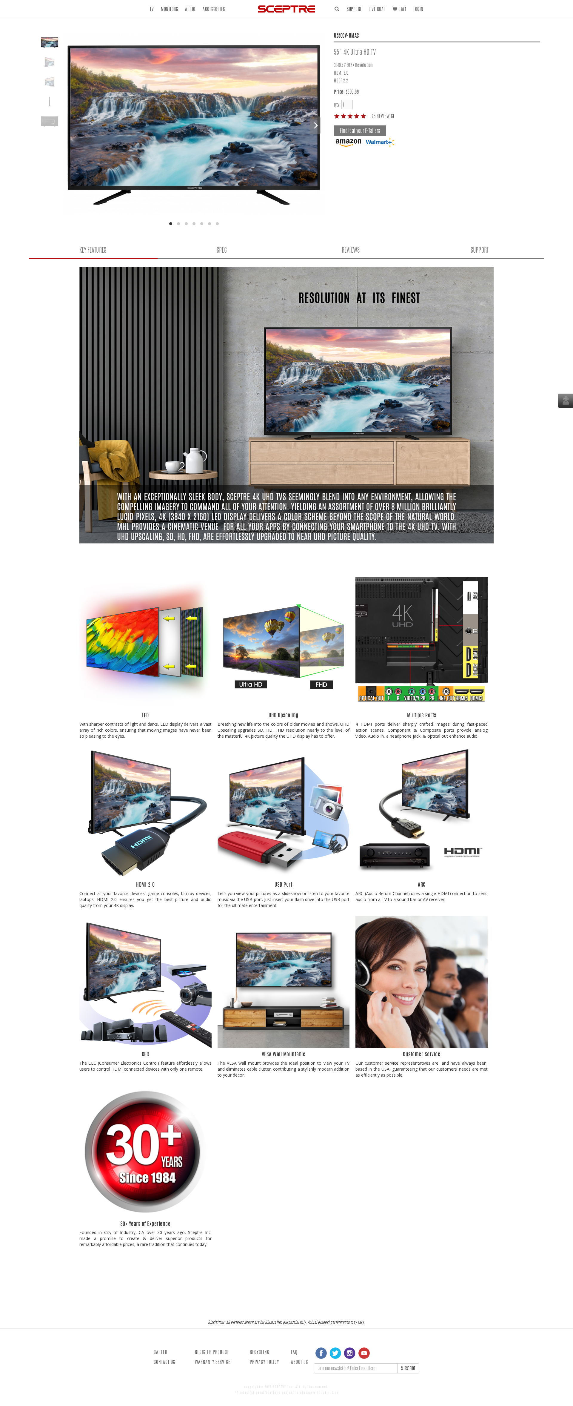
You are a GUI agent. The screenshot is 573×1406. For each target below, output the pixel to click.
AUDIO (190, 9)
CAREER (160, 1352)
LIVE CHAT (377, 9)
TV (152, 9)
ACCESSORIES (214, 9)
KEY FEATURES (92, 249)
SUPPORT (354, 9)
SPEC (222, 249)
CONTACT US (164, 1362)
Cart (401, 9)
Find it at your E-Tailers (360, 130)
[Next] (315, 125)
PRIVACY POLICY (264, 1362)
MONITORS (169, 9)
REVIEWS (351, 249)
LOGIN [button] (418, 9)
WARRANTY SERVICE (212, 1362)
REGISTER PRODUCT (212, 1352)
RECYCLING (259, 1352)
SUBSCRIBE (408, 1368)
